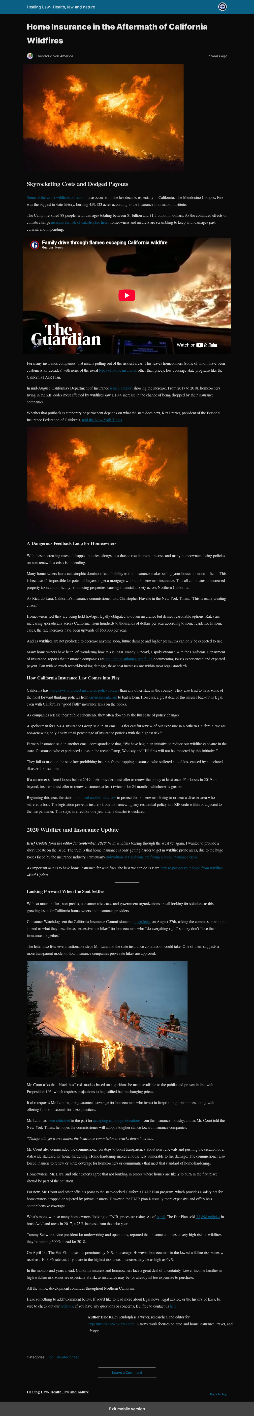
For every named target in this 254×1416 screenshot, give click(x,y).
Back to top (218, 1394)
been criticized (59, 1120)
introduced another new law (94, 797)
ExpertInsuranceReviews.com (111, 1323)
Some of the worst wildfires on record (56, 197)
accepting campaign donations (116, 1120)
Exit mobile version (127, 1408)
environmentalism (103, 697)
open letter (142, 921)
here (173, 1306)
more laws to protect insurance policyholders (84, 690)
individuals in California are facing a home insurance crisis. (152, 856)
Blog (50, 1357)
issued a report (121, 387)
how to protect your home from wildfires (191, 867)
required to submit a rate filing (129, 658)
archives (67, 1306)
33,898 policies (208, 1216)
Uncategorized (68, 1357)
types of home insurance (118, 370)
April (161, 1216)
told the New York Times (102, 419)
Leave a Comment (127, 1372)
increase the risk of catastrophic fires (79, 222)
